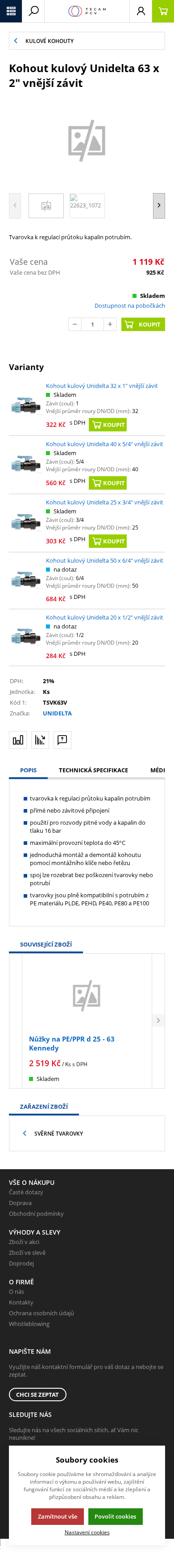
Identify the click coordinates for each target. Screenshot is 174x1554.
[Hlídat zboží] (40, 740)
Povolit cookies (115, 1516)
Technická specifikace (93, 770)
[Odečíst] (75, 324)
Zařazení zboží (44, 1106)
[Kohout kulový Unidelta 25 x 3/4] (26, 522)
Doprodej (21, 1263)
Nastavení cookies (87, 1532)
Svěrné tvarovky (58, 1133)
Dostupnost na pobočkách (130, 305)
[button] (11, 11)
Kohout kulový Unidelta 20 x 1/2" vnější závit (104, 617)
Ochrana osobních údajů (41, 1313)
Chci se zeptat (37, 1394)
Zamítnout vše (57, 1516)
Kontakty (21, 1302)
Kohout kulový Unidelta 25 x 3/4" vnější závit (104, 502)
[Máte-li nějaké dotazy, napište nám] (62, 740)
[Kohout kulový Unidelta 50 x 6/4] (26, 580)
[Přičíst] (110, 324)
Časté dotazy (26, 1192)
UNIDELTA (57, 713)
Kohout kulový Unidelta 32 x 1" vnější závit (102, 386)
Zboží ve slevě (27, 1252)
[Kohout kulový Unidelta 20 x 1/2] (26, 637)
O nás (16, 1291)
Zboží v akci (24, 1242)
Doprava (20, 1203)
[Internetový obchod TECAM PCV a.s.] (87, 11)
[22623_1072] (87, 140)
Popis (28, 770)
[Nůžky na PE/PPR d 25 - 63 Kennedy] (87, 995)
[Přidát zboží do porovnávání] (18, 740)
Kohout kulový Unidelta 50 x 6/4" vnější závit (104, 560)
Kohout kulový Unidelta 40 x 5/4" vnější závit (104, 444)
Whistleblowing (29, 1324)
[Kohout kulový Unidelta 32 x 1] (26, 406)
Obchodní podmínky (36, 1214)
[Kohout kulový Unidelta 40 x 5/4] (26, 464)
